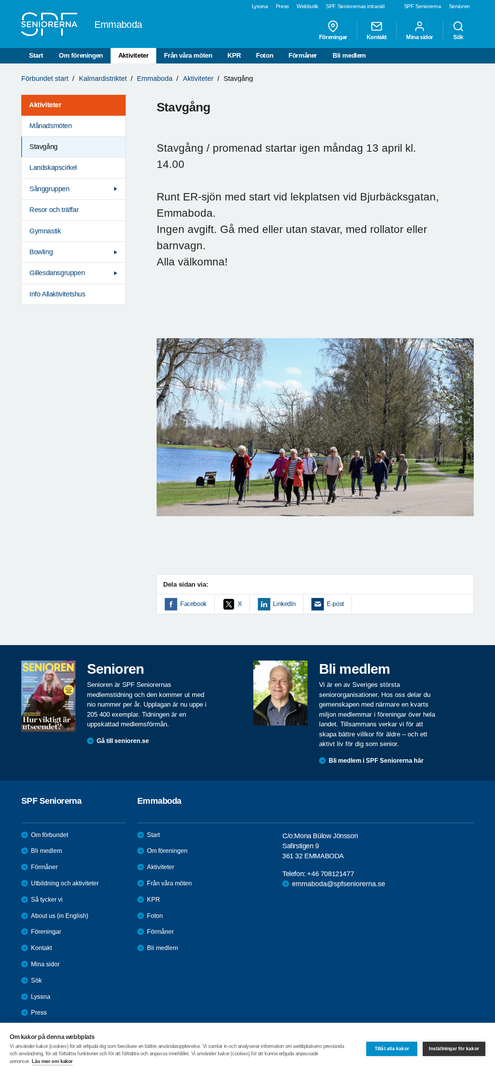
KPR (234, 55)
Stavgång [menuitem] (43, 147)
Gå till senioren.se (123, 741)
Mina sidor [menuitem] (419, 37)
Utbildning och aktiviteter (65, 883)
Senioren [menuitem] (459, 6)
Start (36, 55)
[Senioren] (48, 696)
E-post (335, 604)
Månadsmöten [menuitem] (50, 126)
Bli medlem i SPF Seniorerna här (376, 760)
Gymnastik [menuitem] (45, 231)
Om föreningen (81, 55)
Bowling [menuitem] (41, 252)
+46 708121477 (330, 874)
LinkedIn (284, 604)
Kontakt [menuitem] (377, 37)
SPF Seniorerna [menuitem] (422, 6)
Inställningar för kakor (454, 1048)
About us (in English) (59, 915)
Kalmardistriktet (103, 78)
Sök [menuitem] (458, 37)
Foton (264, 55)
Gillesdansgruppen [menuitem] (57, 273)
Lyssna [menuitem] (260, 6)
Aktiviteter (133, 55)
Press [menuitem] (282, 6)
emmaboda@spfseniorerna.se (338, 884)
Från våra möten (188, 55)
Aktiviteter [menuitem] (45, 105)
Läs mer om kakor (52, 1061)
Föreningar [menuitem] (333, 37)
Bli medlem (349, 55)
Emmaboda (154, 78)
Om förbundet (49, 835)
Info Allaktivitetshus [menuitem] (57, 294)
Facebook (193, 604)
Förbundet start (44, 78)
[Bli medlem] (280, 693)
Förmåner (302, 55)
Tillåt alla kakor (392, 1048)
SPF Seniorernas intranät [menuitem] (355, 6)
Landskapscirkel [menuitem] (53, 167)
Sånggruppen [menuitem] (49, 189)
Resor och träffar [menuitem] (54, 210)
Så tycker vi (47, 899)
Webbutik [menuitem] (307, 6)
